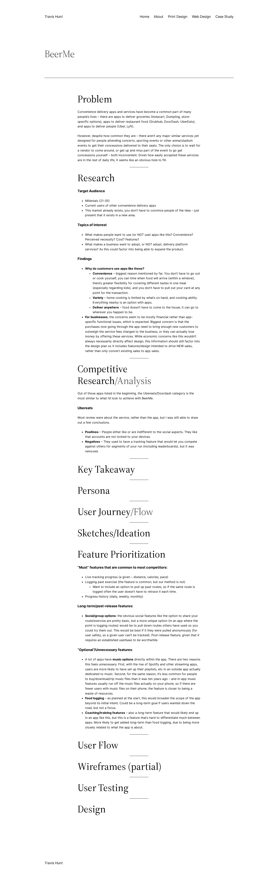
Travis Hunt (53, 17)
